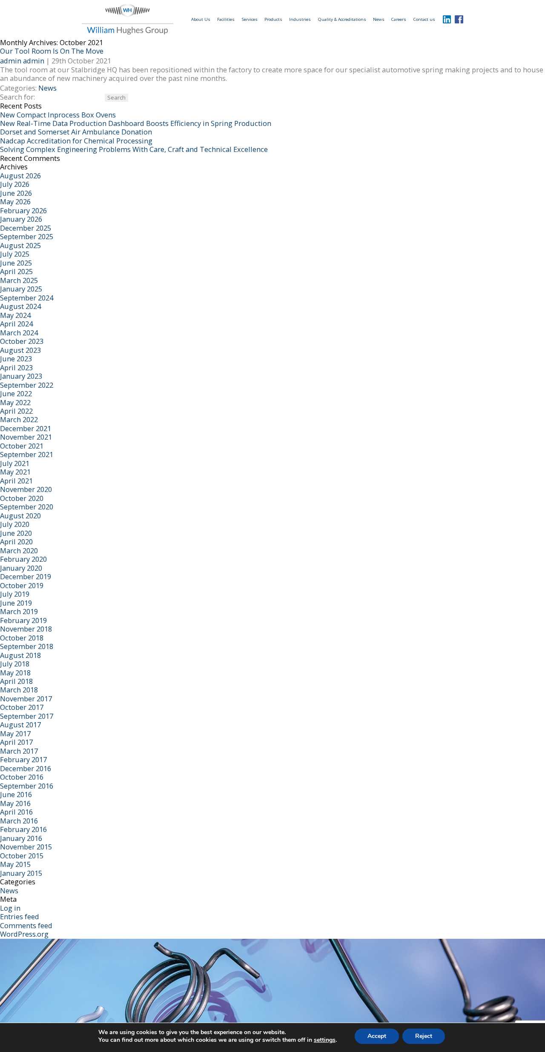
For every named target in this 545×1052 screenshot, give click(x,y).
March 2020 (19, 550)
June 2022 (16, 393)
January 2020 (21, 568)
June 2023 (16, 358)
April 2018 (16, 681)
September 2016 (26, 786)
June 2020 (16, 533)
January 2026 (21, 219)
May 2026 (15, 201)
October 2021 (21, 446)
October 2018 (21, 638)
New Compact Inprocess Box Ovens (58, 115)
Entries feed (19, 916)
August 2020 (20, 515)
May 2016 (15, 803)
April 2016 (16, 812)
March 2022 (19, 419)
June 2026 (16, 193)
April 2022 (16, 411)
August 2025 (20, 245)
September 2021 (26, 454)
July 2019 (14, 594)
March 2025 (19, 280)
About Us (200, 19)
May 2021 (15, 472)
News (378, 19)
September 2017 (26, 716)
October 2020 (21, 498)
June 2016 (16, 794)
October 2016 (21, 777)
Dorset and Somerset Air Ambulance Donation (76, 132)
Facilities (226, 19)
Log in (10, 908)
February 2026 (23, 210)
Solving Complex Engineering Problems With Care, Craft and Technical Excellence (134, 149)
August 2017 (20, 724)
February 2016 (23, 829)
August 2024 (20, 306)
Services (250, 19)
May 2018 (15, 673)
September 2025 (26, 236)
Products (273, 19)
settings (325, 1040)
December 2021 (25, 428)
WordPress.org (24, 934)
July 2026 (14, 184)
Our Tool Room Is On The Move (51, 51)
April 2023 (16, 367)
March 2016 (19, 821)
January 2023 (21, 376)
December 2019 (25, 576)
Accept (376, 1036)
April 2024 (16, 324)
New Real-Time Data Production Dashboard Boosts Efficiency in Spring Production (135, 123)
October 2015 (21, 855)
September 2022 (26, 385)
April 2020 (16, 541)
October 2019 (21, 585)
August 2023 (20, 350)
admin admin (22, 61)
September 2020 (26, 507)
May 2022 (15, 402)
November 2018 (26, 629)
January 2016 (21, 838)
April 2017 (16, 742)
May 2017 (15, 733)
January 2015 (21, 873)
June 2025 (16, 263)
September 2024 (26, 298)
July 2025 (14, 254)
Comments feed (26, 925)
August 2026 (20, 175)
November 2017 (26, 698)
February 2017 (23, 759)
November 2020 (26, 489)
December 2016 (25, 768)
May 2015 (15, 864)
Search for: (17, 97)
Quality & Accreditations (342, 19)
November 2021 (26, 437)
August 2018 (20, 655)
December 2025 (25, 228)
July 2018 (14, 664)
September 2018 (26, 646)
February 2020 (23, 559)
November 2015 (26, 847)
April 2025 (16, 271)
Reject (423, 1036)
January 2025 (21, 289)
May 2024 (15, 315)
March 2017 (19, 751)
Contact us (424, 19)
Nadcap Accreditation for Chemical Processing (76, 141)
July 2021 (14, 463)
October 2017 (21, 707)
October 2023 (21, 341)
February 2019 (23, 620)
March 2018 (19, 690)
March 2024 (19, 332)
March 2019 (19, 611)
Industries (300, 19)
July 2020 (14, 524)
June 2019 (16, 603)
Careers (398, 19)
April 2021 (16, 481)
